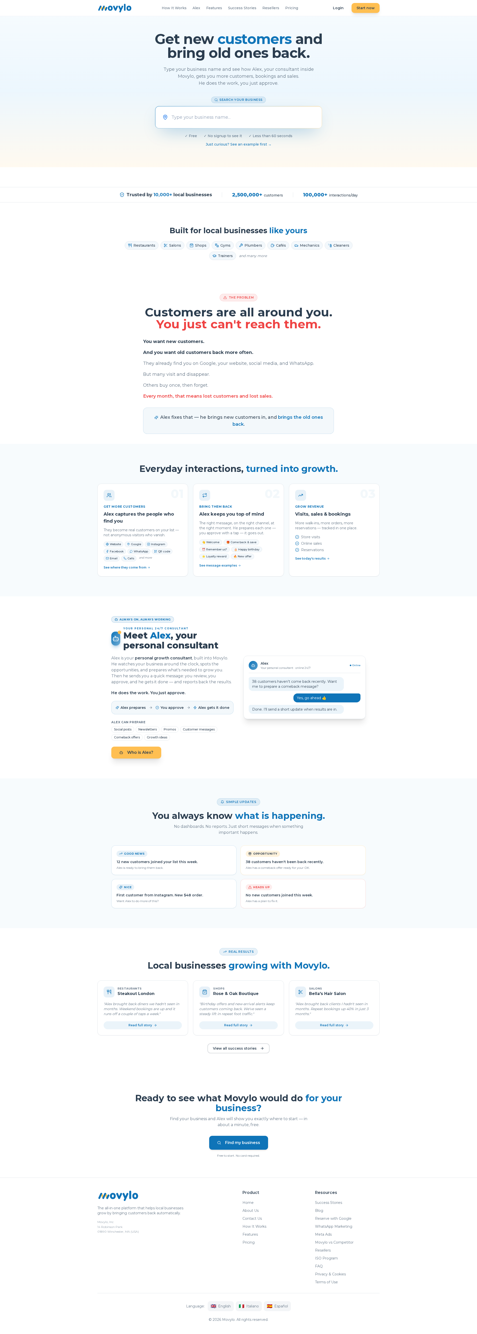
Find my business (242, 1142)
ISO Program (326, 1258)
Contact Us (252, 1218)
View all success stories (235, 1048)
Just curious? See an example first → (239, 144)
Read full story (140, 1025)
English (221, 1306)
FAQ (319, 1266)
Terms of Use (326, 1282)
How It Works (174, 8)
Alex (196, 8)
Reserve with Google (333, 1218)
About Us (250, 1210)
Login (338, 8)
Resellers (270, 8)
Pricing (291, 8)
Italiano (249, 1306)
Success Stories (242, 8)
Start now (366, 8)
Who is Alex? (140, 752)
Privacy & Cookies (330, 1274)
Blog (319, 1210)
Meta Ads (323, 1234)
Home (248, 1202)
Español (277, 1306)
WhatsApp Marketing (333, 1226)
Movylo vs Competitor (334, 1242)
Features (214, 8)
